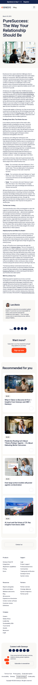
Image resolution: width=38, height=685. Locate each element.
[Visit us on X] (17, 650)
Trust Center (6, 625)
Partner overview (25, 587)
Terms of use (8, 673)
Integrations (6, 564)
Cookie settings (21, 676)
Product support (25, 564)
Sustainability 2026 (8, 623)
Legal (4, 632)
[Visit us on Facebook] (20, 650)
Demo (4, 571)
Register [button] (26, 2)
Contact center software (10, 601)
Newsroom (6, 630)
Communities (24, 569)
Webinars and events (8, 591)
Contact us (19, 544)
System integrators (25, 591)
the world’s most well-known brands (23, 92)
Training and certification (27, 571)
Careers (5, 616)
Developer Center (25, 573)
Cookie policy (31, 676)
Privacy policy (17, 673)
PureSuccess (20, 113)
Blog (4, 594)
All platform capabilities (9, 566)
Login (21, 562)
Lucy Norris (15, 305)
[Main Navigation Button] (34, 7)
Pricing (5, 569)
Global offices (7, 618)
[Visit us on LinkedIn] (10, 650)
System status (24, 576)
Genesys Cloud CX (8, 562)
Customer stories (8, 603)
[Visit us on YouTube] (24, 650)
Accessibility (5, 676)
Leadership (6, 621)
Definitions (6, 605)
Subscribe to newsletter (22, 663)
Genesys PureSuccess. (28, 292)
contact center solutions (24, 96)
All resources (6, 596)
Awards (5, 628)
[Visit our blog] (27, 650)
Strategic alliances (25, 589)
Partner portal (24, 594)
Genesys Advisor (16, 247)
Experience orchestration (10, 598)
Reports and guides (8, 587)
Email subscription (27, 673)
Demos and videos (8, 589)
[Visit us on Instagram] (13, 650)
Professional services (26, 566)
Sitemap (12, 676)
